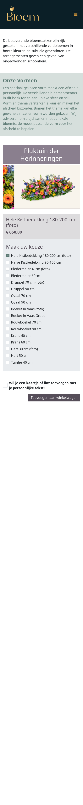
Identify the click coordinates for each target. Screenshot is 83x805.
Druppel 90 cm (23, 288)
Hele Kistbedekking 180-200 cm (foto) (41, 255)
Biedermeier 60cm (25, 275)
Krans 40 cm (20, 335)
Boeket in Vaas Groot (28, 315)
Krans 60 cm (20, 342)
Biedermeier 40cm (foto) (30, 269)
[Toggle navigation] (76, 14)
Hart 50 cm (19, 355)
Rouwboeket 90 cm (26, 329)
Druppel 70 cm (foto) (27, 282)
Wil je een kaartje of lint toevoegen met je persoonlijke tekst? (42, 385)
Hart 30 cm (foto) (24, 349)
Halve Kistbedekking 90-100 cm (36, 262)
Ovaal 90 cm (21, 302)
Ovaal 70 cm (21, 295)
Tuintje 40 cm (21, 362)
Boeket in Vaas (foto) (27, 309)
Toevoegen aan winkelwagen (54, 397)
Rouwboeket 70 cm (26, 322)
